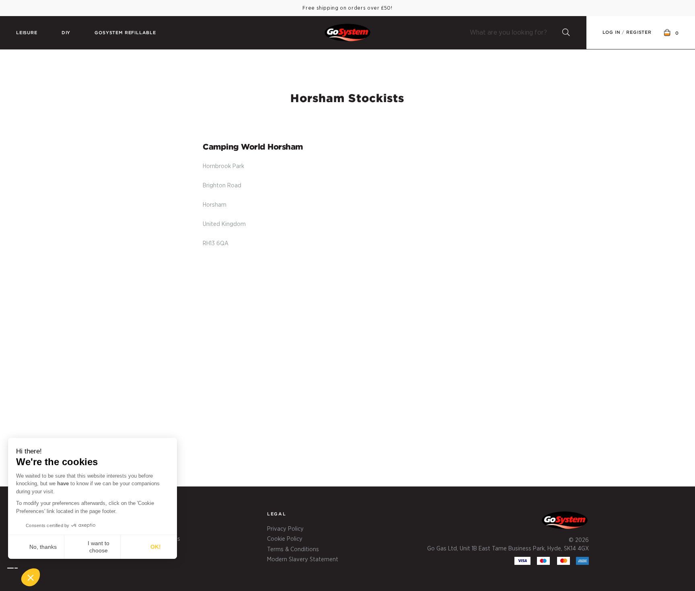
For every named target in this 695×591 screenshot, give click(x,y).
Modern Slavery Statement (302, 559)
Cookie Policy (284, 539)
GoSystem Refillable (125, 32)
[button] (23, 577)
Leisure (26, 32)
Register (639, 32)
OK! (155, 547)
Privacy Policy (285, 529)
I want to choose (98, 547)
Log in (611, 32)
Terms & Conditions (293, 549)
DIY (66, 32)
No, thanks (43, 547)
